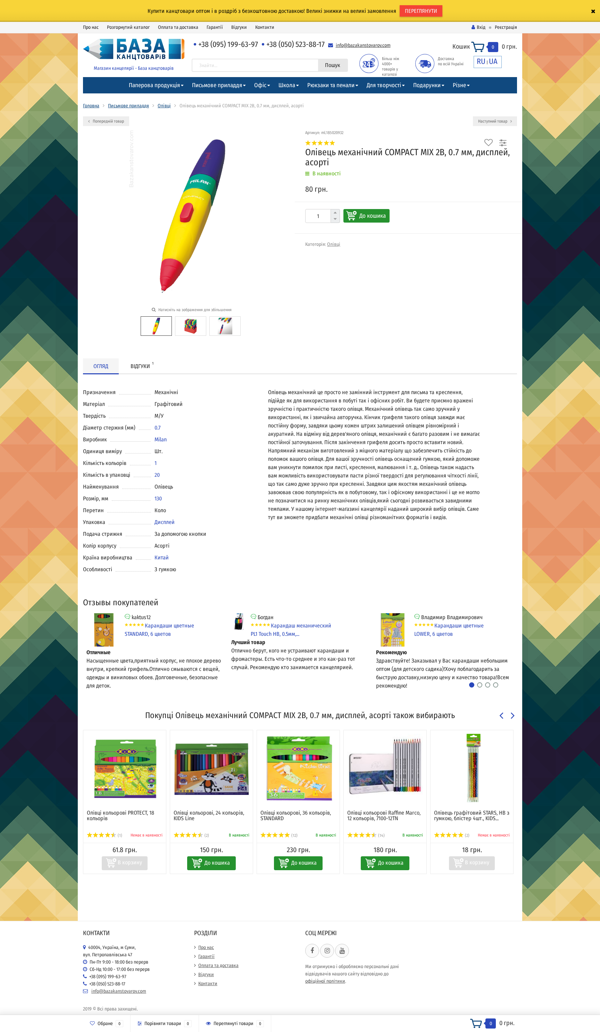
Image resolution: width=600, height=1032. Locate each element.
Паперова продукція (154, 85)
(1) (119, 835)
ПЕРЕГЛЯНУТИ (421, 11)
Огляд (100, 366)
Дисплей (165, 522)
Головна (91, 106)
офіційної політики (325, 981)
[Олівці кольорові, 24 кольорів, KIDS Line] (211, 768)
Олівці (164, 106)
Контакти (264, 27)
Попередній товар (108, 121)
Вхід (481, 27)
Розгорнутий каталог (128, 27)
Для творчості (384, 85)
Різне (459, 85)
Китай (162, 557)
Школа (286, 85)
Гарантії (215, 27)
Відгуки (239, 27)
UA (493, 61)
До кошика (372, 215)
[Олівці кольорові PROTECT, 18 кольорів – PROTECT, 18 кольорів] (124, 768)
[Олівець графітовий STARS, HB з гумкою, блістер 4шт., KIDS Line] (472, 768)
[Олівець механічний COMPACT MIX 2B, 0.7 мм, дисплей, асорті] (156, 325)
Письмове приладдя (217, 85)
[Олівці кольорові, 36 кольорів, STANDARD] (298, 768)
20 (157, 475)
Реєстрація (506, 27)
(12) (294, 835)
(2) (206, 835)
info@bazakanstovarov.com (363, 45)
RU (481, 61)
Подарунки (427, 85)
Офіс (260, 85)
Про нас (91, 27)
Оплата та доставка (178, 27)
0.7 (157, 427)
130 (158, 498)
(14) (381, 835)
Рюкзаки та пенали (331, 85)
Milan (161, 439)
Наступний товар (493, 121)
